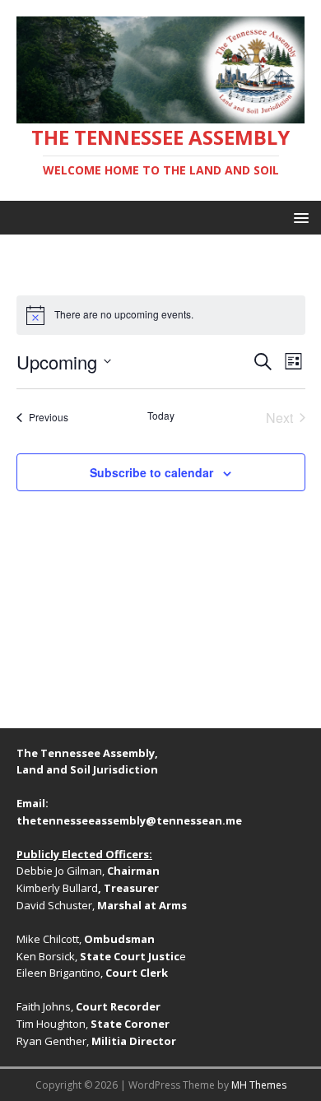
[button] (298, 217)
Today (160, 415)
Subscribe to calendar (151, 472)
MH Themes (258, 1085)
